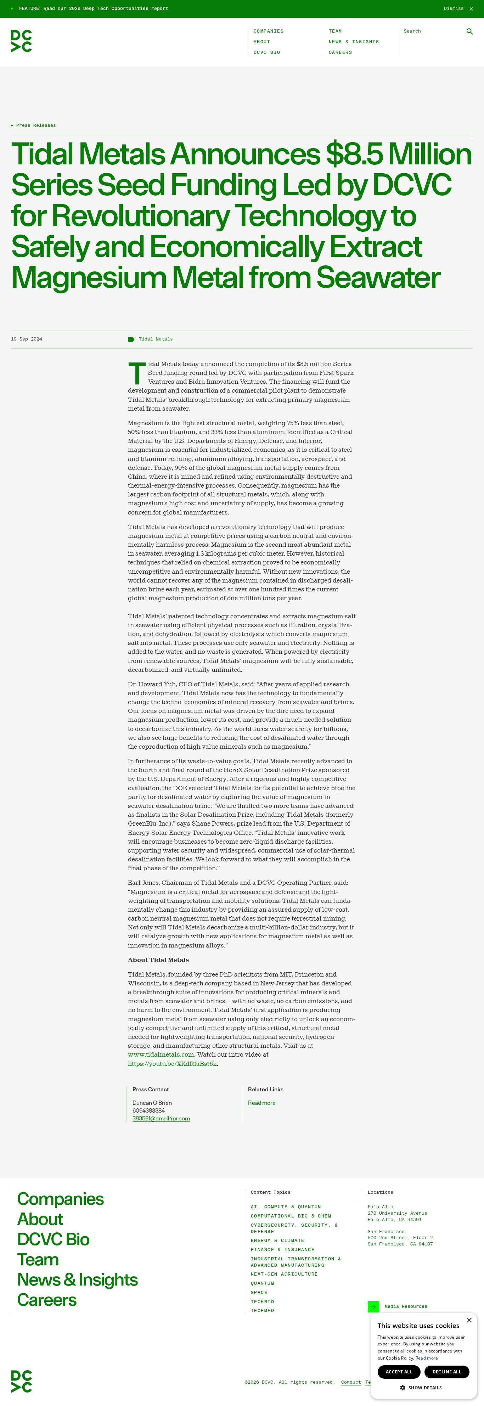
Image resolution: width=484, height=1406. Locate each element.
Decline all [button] (447, 1372)
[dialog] (424, 1356)
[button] (424, 1387)
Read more (262, 1103)
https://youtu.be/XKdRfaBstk (172, 1064)
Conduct (351, 1382)
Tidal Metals (156, 339)
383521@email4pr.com (161, 1118)
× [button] (469, 1320)
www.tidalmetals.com (161, 1055)
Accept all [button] (399, 1372)
